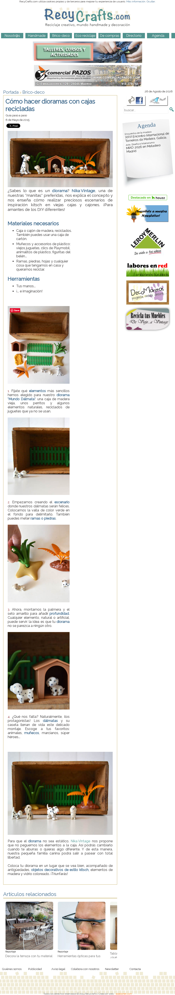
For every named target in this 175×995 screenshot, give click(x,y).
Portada (11, 92)
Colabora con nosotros (85, 969)
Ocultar (151, 1)
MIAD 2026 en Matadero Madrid (143, 147)
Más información (135, 1)
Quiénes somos (12, 969)
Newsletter (112, 969)
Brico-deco (33, 92)
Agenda (146, 125)
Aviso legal (58, 969)
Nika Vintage (80, 841)
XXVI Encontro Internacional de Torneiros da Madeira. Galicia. (147, 136)
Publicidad (35, 969)
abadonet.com (124, 993)
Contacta (135, 969)
